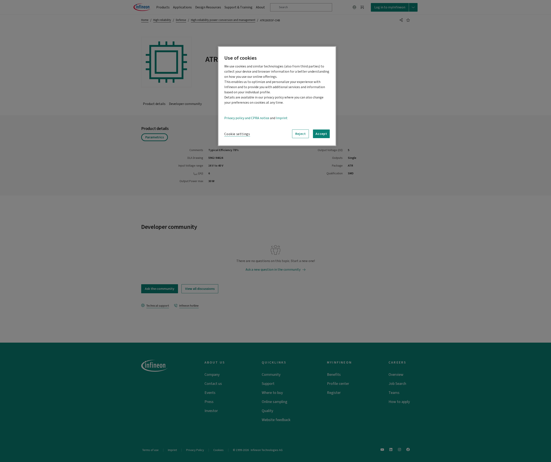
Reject (300, 133)
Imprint (282, 118)
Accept (321, 133)
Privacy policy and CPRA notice (246, 118)
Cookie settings (237, 134)
